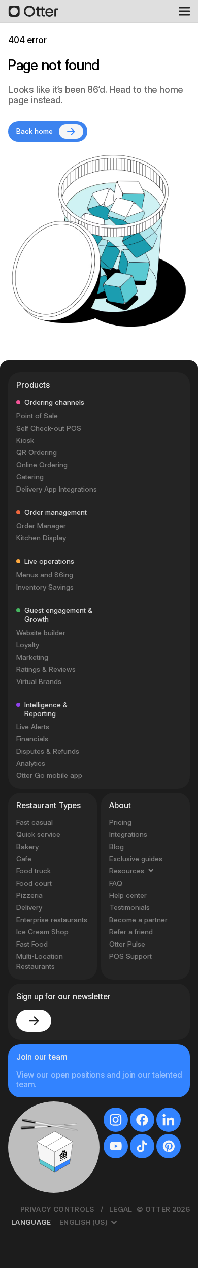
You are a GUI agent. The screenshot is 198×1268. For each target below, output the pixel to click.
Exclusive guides (135, 859)
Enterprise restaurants (51, 920)
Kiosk (25, 440)
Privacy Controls (57, 1209)
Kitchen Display (41, 538)
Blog (116, 846)
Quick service (38, 834)
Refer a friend (131, 932)
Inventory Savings (45, 587)
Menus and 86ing (44, 575)
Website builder (40, 633)
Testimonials (129, 907)
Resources (126, 871)
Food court (34, 883)
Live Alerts (32, 727)
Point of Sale (37, 416)
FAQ (115, 883)
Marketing (32, 657)
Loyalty (27, 645)
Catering (30, 477)
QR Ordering (36, 452)
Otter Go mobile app (49, 775)
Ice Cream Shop (42, 932)
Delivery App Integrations (56, 489)
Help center (128, 895)
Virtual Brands (38, 681)
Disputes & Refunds (47, 751)
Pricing (120, 822)
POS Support (130, 956)
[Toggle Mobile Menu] (181, 11)
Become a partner (138, 920)
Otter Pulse (127, 944)
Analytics (30, 763)
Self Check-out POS (48, 428)
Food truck (33, 871)
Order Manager (41, 526)
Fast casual (34, 822)
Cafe (23, 859)
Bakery (27, 846)
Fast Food (32, 944)
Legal (121, 1209)
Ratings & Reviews (46, 669)
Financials (32, 739)
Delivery (29, 907)
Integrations (128, 834)
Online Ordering (42, 465)
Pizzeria (29, 895)
